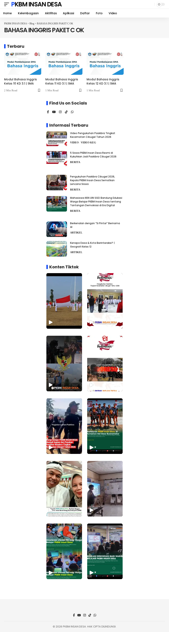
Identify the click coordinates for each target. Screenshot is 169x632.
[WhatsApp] (72, 112)
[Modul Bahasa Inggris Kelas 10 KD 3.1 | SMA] (22, 63)
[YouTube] (54, 112)
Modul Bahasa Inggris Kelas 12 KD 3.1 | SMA (103, 81)
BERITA (75, 162)
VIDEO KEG (88, 142)
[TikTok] (66, 112)
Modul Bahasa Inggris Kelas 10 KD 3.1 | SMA (20, 81)
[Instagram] (60, 112)
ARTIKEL (76, 232)
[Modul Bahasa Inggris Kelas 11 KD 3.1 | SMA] (63, 63)
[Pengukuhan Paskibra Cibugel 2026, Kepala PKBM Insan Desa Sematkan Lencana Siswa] (56, 182)
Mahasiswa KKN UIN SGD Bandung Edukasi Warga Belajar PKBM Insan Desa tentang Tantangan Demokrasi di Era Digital (96, 201)
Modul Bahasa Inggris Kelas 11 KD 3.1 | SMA (61, 81)
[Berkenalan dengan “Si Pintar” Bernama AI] (56, 229)
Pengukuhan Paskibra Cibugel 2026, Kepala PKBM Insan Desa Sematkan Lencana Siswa (92, 180)
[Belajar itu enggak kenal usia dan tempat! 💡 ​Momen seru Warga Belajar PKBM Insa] (105, 489)
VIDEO (74, 142)
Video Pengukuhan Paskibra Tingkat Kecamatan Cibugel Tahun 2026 (92, 135)
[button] (7, 4)
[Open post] (105, 426)
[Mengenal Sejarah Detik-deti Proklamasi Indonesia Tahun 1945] (105, 363)
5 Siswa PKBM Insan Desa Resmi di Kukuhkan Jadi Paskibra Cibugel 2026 (93, 154)
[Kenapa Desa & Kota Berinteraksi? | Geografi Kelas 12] (56, 249)
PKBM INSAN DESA (36, 4)
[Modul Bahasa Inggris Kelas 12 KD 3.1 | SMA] (105, 63)
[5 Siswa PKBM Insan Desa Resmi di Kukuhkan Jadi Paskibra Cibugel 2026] (56, 159)
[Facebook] (47, 112)
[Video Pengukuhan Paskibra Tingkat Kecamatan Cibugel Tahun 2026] (56, 139)
